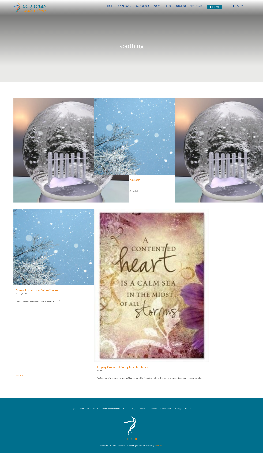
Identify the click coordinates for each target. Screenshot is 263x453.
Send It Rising (159, 446)
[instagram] (242, 6)
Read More (19, 375)
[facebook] (233, 6)
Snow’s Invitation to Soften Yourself (37, 290)
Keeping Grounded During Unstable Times (122, 367)
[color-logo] (29, 3)
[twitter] (238, 6)
